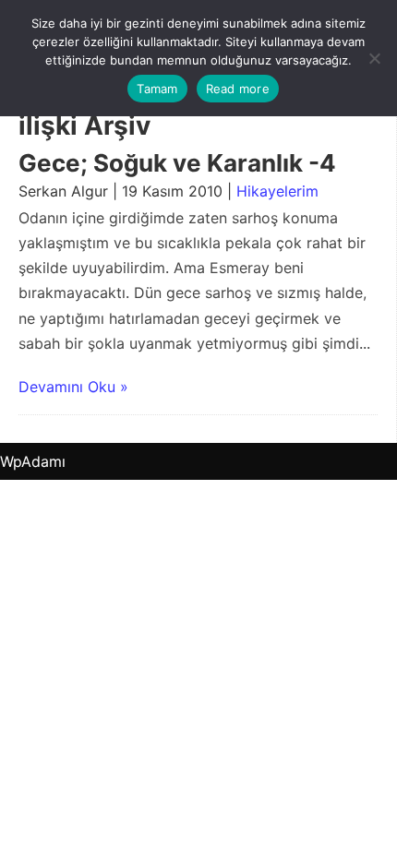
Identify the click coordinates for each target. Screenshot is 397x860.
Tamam (157, 88)
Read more (238, 88)
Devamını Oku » (73, 386)
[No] (374, 58)
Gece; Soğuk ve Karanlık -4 (177, 163)
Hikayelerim (277, 191)
